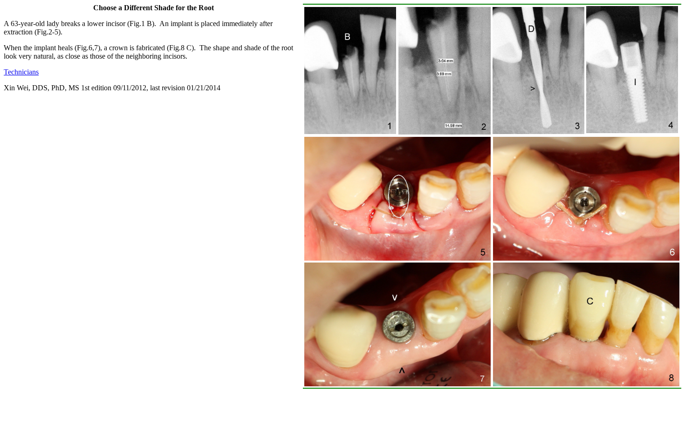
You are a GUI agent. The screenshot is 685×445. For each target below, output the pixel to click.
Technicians (21, 72)
